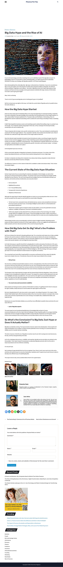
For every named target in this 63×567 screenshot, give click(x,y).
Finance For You (32, 2)
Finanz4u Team (10, 36)
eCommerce (12, 29)
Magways (38, 564)
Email (34, 448)
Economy (7, 542)
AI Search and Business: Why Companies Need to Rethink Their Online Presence (24, 476)
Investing (7, 552)
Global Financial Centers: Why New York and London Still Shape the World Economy (27, 518)
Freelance (7, 546)
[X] (18, 411)
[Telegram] (21, 411)
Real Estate (7, 557)
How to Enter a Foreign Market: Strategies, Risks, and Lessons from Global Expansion (27, 525)
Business (7, 29)
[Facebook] (6, 411)
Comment (10, 435)
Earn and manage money (11, 538)
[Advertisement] (31, 15)
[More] (24, 411)
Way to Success (9, 559)
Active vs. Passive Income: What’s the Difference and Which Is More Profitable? (26, 520)
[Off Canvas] (6, 2)
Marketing (7, 554)
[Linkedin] (9, 411)
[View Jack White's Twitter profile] (20, 400)
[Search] (57, 1)
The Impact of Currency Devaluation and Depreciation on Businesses (24, 523)
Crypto (6, 536)
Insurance (7, 548)
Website (9, 454)
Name (9, 448)
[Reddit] (12, 411)
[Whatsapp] (15, 411)
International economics (11, 550)
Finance (7, 544)
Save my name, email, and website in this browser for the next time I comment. (31, 461)
